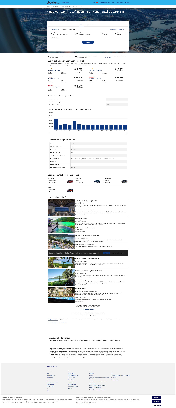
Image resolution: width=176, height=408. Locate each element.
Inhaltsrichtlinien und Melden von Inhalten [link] (97, 389)
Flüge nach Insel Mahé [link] (66, 6)
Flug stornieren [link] (113, 377)
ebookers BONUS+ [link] (50, 386)
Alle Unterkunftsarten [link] (72, 384)
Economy (121, 29)
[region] (88, 401)
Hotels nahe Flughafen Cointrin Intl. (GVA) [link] (57, 322)
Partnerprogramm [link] (50, 377)
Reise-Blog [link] (70, 388)
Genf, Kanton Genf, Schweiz (60, 34)
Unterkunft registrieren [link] (51, 375)
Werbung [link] (48, 390)
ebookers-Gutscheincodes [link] (73, 386)
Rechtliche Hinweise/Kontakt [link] (95, 387)
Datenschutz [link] (91, 373)
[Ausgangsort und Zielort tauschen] (76, 33)
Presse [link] (48, 379)
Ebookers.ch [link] (49, 6)
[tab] (81, 24)
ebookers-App (108, 57)
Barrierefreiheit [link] (92, 383)
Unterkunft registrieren (105, 2)
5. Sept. (106, 34)
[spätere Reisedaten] (126, 133)
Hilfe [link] (111, 373)
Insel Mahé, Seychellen (84, 34)
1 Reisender (113, 29)
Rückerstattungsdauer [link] (115, 379)
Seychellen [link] (58, 6)
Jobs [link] (48, 373)
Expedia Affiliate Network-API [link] (52, 382)
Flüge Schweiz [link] (71, 379)
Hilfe (113, 2)
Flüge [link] (54, 6)
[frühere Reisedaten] (50, 133)
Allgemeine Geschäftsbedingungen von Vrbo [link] (97, 380)
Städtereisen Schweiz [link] (72, 382)
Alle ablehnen (156, 401)
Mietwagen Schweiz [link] (72, 377)
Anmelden (127, 2)
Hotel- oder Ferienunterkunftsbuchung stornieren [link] (120, 375)
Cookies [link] (91, 375)
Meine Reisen (119, 2)
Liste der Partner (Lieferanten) (83, 403)
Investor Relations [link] (50, 384)
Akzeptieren (156, 397)
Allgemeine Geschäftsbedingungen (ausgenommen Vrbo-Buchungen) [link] (99, 378)
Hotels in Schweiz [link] (71, 373)
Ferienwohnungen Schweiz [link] (73, 375)
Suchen (88, 42)
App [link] (47, 388)
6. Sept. (119, 34)
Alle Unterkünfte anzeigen (88, 309)
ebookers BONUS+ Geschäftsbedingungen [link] (97, 385)
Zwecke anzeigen (157, 405)
